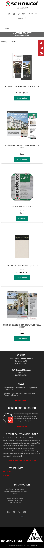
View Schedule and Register (22, 460)
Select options (22, 98)
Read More (22, 426)
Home (17, 35)
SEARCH (21, 18)
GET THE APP (32, 14)
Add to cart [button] (22, 218)
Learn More (21, 400)
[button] (22, 516)
